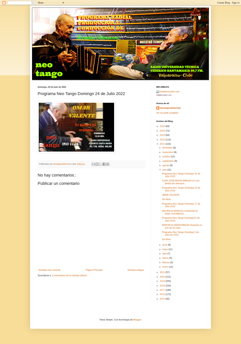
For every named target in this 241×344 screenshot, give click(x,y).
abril (164, 253)
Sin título (166, 199)
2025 (162, 130)
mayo (165, 249)
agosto (166, 165)
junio (165, 245)
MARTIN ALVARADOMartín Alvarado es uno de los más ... (182, 226)
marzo (165, 258)
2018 (162, 285)
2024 (162, 135)
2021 (162, 272)
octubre (166, 156)
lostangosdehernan (170, 108)
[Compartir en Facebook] (104, 164)
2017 (162, 290)
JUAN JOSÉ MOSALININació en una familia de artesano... (180, 182)
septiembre (168, 161)
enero (165, 267)
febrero (166, 262)
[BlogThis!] (97, 164)
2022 (162, 144)
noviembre (168, 152)
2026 (162, 126)
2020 (162, 277)
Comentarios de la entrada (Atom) (69, 275)
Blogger (137, 319)
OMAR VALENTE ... (182, 195)
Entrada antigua (136, 270)
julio (164, 169)
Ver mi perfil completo (167, 113)
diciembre (167, 147)
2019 (162, 281)
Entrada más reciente (49, 270)
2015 (162, 299)
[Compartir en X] (100, 164)
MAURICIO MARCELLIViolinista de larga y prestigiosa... (180, 212)
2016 (162, 294)
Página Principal (94, 270)
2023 (162, 139)
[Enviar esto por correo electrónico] (93, 164)
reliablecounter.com (164, 95)
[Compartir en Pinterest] (108, 164)
